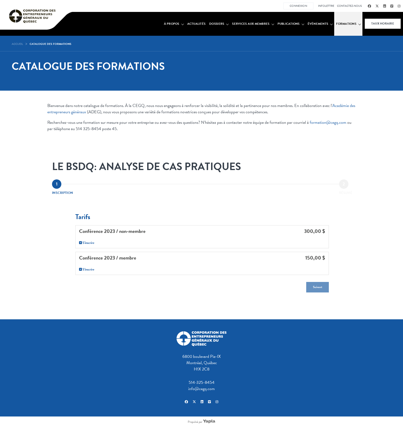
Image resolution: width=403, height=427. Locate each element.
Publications (289, 23)
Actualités (196, 23)
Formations (346, 23)
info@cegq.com (201, 388)
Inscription (62, 192)
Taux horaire (382, 23)
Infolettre (326, 6)
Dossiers (216, 23)
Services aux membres (250, 23)
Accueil (17, 44)
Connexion (298, 6)
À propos (171, 23)
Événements (318, 23)
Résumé (345, 192)
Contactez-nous (349, 6)
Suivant (317, 287)
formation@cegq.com (328, 122)
